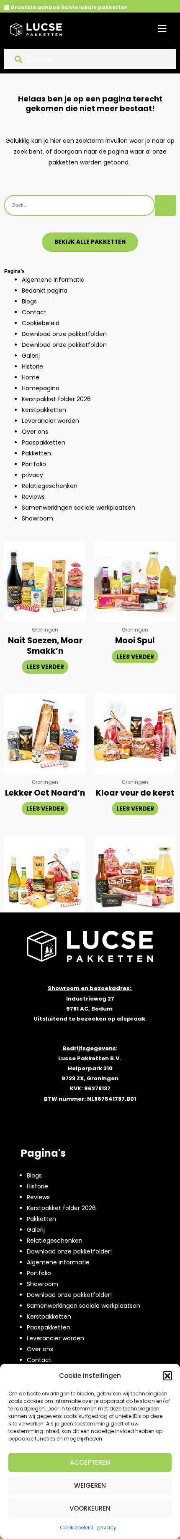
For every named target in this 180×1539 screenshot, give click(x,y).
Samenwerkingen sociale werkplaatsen (78, 507)
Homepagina (40, 388)
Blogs (29, 301)
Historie (32, 366)
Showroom (37, 518)
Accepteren (90, 1462)
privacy (106, 1527)
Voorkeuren (90, 1508)
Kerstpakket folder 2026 (56, 399)
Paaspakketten (43, 442)
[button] (167, 1376)
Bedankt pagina (44, 290)
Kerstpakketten (44, 410)
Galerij (31, 355)
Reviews (33, 497)
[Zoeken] (165, 205)
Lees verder (45, 666)
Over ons (35, 431)
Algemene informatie (53, 279)
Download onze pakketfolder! (64, 334)
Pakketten (36, 453)
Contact (34, 312)
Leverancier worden (50, 421)
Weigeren (90, 1485)
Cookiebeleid (76, 1527)
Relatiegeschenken (49, 486)
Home (30, 377)
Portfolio (34, 464)
